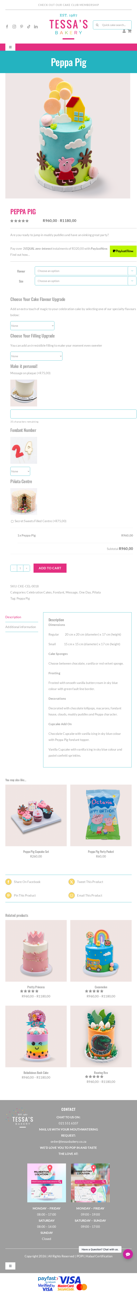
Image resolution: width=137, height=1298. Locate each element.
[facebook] (7, 26)
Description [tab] (13, 617)
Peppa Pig (23, 598)
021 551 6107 (68, 1123)
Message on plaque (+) (30, 373)
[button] (19, 221)
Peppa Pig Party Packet (101, 851)
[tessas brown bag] (68, 15)
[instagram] (14, 26)
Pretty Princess (36, 987)
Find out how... (20, 255)
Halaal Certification (99, 1256)
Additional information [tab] (20, 627)
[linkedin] (36, 26)
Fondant (58, 592)
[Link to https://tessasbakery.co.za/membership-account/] (124, 31)
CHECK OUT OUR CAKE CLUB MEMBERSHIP (68, 4)
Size (21, 281)
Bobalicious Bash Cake (36, 1072)
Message (72, 592)
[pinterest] (21, 26)
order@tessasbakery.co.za (68, 1141)
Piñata (96, 592)
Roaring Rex (101, 1072)
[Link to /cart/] (130, 31)
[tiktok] (29, 26)
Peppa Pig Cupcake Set (36, 851)
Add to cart (50, 568)
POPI (80, 1256)
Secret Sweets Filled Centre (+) (40, 521)
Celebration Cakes (39, 592)
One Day (85, 592)
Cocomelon (101, 987)
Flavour (21, 271)
